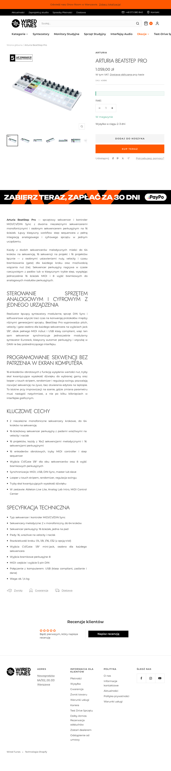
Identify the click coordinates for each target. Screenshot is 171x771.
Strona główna (15, 45)
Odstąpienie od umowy (79, 737)
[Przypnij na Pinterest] (117, 158)
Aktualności (18, 12)
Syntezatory (41, 34)
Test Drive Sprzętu (81, 710)
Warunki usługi (79, 699)
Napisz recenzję (108, 634)
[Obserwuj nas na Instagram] (150, 678)
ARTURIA (101, 52)
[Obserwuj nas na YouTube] (159, 678)
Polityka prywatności (116, 696)
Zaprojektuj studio (39, 12)
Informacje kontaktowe (111, 683)
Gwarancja (41, 590)
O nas (107, 675)
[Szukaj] (138, 23)
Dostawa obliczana (121, 74)
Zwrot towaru (78, 694)
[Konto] (157, 23)
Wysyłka (75, 683)
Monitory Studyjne (66, 34)
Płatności (76, 678)
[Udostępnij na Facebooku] (113, 158)
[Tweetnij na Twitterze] (122, 158)
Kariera (74, 705)
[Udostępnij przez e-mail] (128, 158)
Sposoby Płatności (62, 12)
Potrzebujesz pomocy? (150, 158)
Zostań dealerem (81, 730)
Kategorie (18, 34)
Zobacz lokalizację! (110, 4)
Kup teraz (130, 149)
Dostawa (81, 12)
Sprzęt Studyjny (95, 34)
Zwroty (18, 590)
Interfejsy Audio (121, 34)
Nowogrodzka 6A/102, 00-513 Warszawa (46, 680)
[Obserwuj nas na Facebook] (141, 678)
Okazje (142, 34)
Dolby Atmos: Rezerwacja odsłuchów (78, 720)
